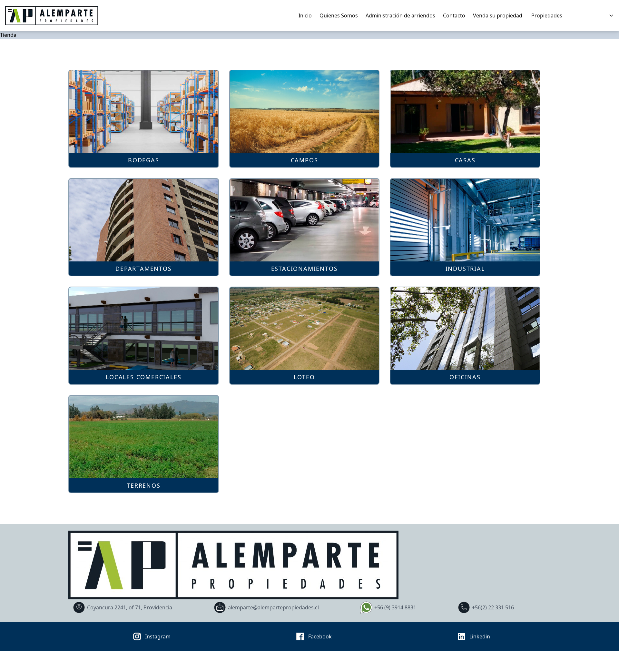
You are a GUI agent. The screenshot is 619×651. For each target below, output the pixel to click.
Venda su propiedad (497, 15)
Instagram (158, 636)
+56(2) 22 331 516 (493, 607)
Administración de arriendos (400, 15)
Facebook (320, 636)
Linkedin (479, 636)
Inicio (305, 15)
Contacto (454, 15)
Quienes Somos (338, 15)
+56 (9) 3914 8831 (395, 607)
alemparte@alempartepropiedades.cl (273, 607)
